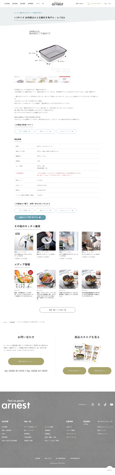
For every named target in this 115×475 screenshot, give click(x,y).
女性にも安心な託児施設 (9, 440)
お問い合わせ (79, 3)
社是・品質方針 (6, 430)
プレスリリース (71, 434)
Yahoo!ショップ (65, 131)
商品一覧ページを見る (56, 310)
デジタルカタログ (73, 371)
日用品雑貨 (27, 437)
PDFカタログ (99, 371)
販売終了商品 (28, 440)
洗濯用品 (47, 434)
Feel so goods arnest (57, 3)
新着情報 (30, 3)
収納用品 (47, 430)
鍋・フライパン (29, 430)
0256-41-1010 (16, 371)
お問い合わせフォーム (25, 361)
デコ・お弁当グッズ (30, 427)
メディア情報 (70, 430)
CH (110, 3)
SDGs (3, 434)
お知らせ (69, 427)
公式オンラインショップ (105, 427)
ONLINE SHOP (96, 3)
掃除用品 (27, 434)
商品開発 (22, 3)
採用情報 (4, 437)
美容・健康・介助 (50, 437)
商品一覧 (27, 421)
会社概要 (4, 427)
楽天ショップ (44, 131)
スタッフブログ (71, 437)
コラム (38, 3)
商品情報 (14, 3)
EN (105, 3)
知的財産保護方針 (75, 458)
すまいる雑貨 (23, 131)
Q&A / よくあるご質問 (52, 440)
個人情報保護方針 (61, 458)
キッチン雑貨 (49, 427)
